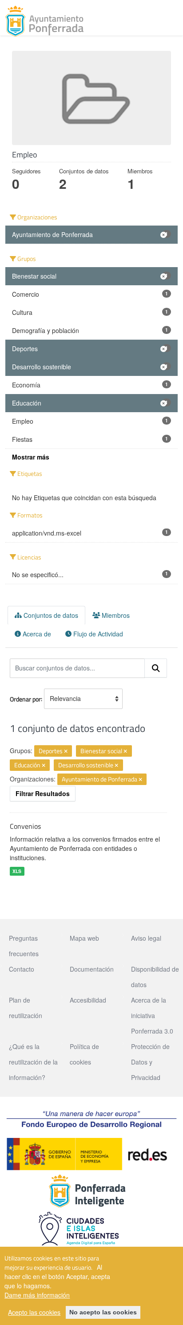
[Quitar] (66, 751)
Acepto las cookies (34, 1312)
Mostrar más (30, 456)
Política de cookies (84, 1054)
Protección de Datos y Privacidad (150, 1062)
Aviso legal (146, 938)
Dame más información (37, 1295)
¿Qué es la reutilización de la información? (33, 1062)
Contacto (21, 969)
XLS (16, 871)
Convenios (25, 826)
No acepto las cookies (103, 1312)
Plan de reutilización (25, 1008)
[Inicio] (44, 21)
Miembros (115, 615)
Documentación (92, 969)
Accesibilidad (88, 1000)
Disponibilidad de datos (155, 977)
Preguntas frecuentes (24, 946)
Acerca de (36, 633)
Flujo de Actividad (97, 633)
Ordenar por (25, 698)
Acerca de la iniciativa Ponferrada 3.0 (152, 1015)
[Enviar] (155, 668)
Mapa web (84, 938)
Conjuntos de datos (50, 615)
